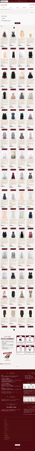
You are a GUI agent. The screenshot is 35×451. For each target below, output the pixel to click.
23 (18, 27)
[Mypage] (34, 5)
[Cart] (32, 5)
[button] (30, 5)
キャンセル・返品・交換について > (15, 399)
